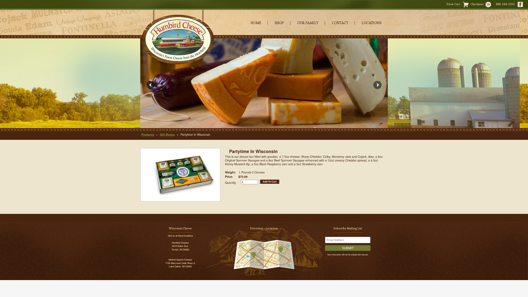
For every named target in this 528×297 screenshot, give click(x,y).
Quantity (230, 182)
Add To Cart (270, 181)
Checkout (477, 4)
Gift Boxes (167, 134)
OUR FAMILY (307, 22)
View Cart (453, 4)
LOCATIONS (372, 22)
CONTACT (340, 22)
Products (147, 134)
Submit (348, 248)
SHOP (279, 22)
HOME (256, 22)
